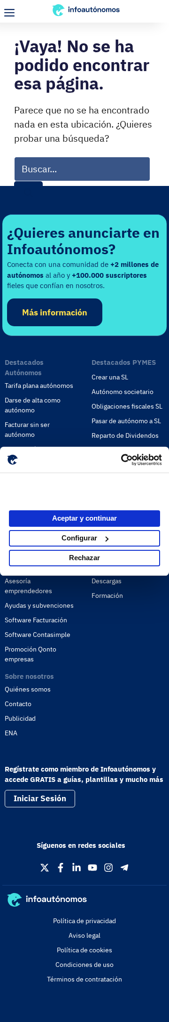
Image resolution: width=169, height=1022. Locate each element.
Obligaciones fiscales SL (127, 406)
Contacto (18, 704)
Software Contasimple (37, 634)
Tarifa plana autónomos (39, 385)
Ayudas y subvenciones (39, 605)
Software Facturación (36, 620)
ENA (11, 733)
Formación (107, 595)
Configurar (79, 538)
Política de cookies (84, 950)
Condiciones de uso (84, 964)
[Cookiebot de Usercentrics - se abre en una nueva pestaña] (122, 460)
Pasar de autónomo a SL (126, 421)
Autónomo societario (123, 391)
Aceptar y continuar (84, 518)
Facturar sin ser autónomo (27, 429)
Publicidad (20, 718)
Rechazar (84, 558)
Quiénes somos (28, 689)
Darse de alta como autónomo (33, 405)
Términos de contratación (84, 979)
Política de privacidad (84, 921)
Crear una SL (110, 377)
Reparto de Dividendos (125, 435)
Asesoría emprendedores (28, 586)
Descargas (107, 581)
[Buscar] (28, 193)
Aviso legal (84, 935)
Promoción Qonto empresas (30, 654)
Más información (54, 312)
